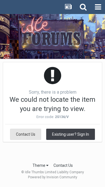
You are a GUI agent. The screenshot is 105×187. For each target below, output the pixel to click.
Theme (39, 165)
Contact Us (25, 134)
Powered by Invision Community (52, 177)
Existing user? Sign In (70, 134)
